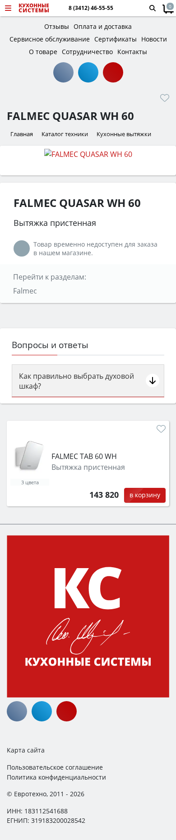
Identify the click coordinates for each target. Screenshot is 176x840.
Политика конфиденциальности (56, 777)
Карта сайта (26, 750)
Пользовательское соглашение (55, 767)
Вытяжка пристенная (88, 467)
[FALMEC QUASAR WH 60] (88, 154)
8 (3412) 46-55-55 (91, 8)
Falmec (25, 291)
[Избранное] (164, 97)
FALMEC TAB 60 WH (84, 456)
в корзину (145, 495)
